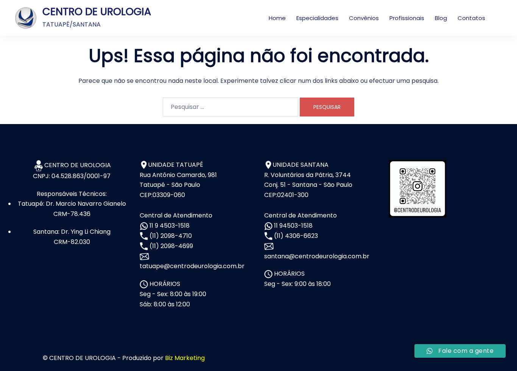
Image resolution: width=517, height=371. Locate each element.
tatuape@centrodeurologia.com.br (192, 266)
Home (277, 18)
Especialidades (317, 18)
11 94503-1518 (293, 225)
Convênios (364, 18)
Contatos (471, 18)
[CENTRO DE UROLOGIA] (26, 18)
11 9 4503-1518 (169, 225)
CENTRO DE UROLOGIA (96, 12)
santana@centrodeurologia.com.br (316, 256)
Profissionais (406, 18)
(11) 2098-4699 (170, 246)
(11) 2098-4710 (170, 235)
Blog (441, 18)
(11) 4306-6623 (295, 235)
